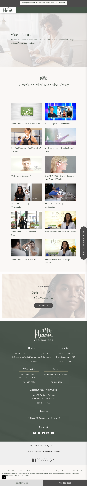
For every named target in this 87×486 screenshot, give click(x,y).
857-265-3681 (24, 476)
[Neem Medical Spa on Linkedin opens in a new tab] (52, 433)
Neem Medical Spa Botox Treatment (60, 232)
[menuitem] (34, 433)
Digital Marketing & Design (46, 460)
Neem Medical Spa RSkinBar (23, 259)
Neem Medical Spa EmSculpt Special (57, 261)
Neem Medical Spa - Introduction (25, 123)
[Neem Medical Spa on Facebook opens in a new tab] (39, 433)
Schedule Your (43, 292)
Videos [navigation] (23, 47)
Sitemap (57, 452)
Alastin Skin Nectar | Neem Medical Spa (57, 206)
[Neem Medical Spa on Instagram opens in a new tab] (34, 433)
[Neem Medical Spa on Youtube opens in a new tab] (48, 433)
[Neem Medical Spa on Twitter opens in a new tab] (43, 433)
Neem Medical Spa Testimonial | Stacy (25, 233)
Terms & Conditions (34, 452)
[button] (4, 477)
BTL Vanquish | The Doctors (57, 123)
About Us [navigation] (17, 47)
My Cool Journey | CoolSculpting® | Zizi (60, 150)
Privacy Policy (47, 452)
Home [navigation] (12, 47)
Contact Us (43, 305)
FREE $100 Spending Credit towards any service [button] (43, 3)
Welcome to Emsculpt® (21, 176)
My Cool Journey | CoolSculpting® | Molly (26, 150)
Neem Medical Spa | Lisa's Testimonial (22, 206)
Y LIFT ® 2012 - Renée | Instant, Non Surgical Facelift (59, 178)
